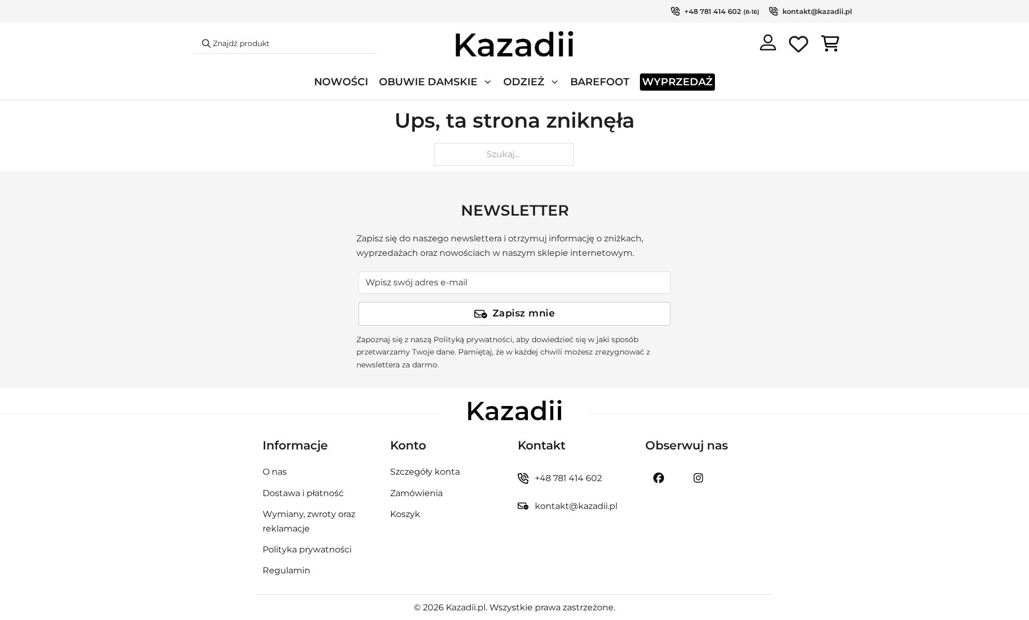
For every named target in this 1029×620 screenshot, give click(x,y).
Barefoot (599, 82)
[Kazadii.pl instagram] (698, 477)
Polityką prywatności (473, 339)
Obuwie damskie (428, 82)
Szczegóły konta (425, 472)
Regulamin (286, 570)
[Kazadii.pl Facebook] (658, 477)
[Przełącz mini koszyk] (830, 43)
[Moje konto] (768, 44)
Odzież (524, 82)
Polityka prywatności (307, 549)
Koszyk (405, 514)
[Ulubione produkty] (798, 46)
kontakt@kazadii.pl (817, 11)
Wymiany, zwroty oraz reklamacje (309, 521)
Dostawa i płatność (303, 493)
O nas (275, 472)
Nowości (341, 82)
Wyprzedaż (677, 82)
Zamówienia (416, 493)
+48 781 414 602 (712, 11)
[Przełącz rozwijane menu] (488, 82)
